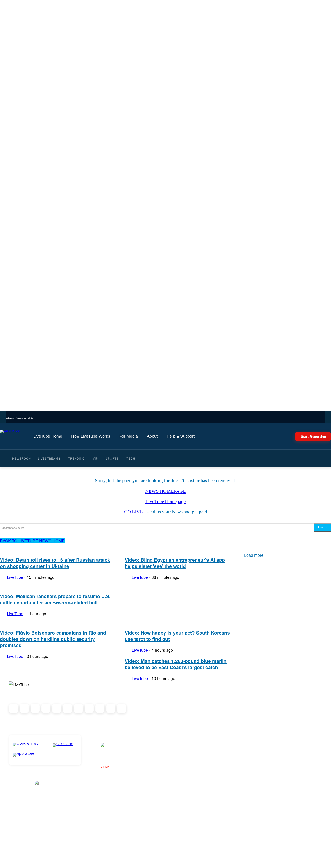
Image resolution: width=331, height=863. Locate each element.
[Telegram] (198, 417)
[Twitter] (179, 417)
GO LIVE (133, 511)
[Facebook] (173, 417)
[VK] (204, 417)
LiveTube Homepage (165, 501)
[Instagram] (161, 417)
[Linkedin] (192, 417)
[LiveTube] (10, 436)
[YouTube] (186, 417)
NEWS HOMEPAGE (165, 491)
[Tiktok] (167, 417)
